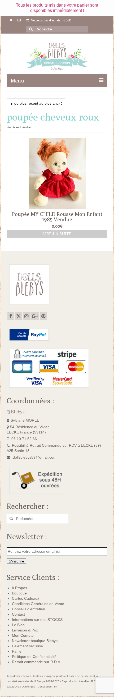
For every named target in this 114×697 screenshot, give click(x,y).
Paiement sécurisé (27, 646)
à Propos (19, 588)
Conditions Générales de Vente (38, 604)
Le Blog (18, 625)
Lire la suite (57, 233)
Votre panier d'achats (50, 20)
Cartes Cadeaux (25, 598)
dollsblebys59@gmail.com (34, 457)
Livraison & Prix (25, 630)
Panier (17, 651)
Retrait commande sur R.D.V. (36, 662)
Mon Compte (23, 635)
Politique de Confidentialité (34, 656)
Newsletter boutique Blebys (35, 641)
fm (55, 686)
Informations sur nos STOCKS (37, 619)
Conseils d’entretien (28, 609)
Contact (18, 614)
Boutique (19, 593)
